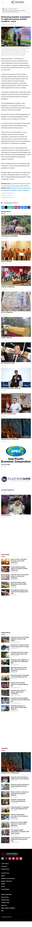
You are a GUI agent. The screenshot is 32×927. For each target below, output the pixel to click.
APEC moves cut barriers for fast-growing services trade (14, 463)
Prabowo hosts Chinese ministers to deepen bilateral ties (19, 684)
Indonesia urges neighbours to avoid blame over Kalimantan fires (20, 661)
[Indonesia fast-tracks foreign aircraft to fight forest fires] (5, 654)
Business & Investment (8, 878)
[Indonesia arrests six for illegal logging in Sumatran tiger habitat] (5, 639)
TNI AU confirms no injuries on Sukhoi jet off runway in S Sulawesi (20, 793)
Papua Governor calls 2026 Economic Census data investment (15, 260)
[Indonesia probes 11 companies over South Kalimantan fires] (5, 677)
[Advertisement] (16, 536)
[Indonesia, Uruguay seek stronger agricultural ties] (5, 802)
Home (6, 9)
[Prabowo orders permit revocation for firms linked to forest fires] (5, 817)
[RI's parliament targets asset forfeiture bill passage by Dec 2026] (16, 352)
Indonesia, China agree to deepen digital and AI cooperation (18, 692)
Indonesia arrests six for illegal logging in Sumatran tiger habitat (20, 639)
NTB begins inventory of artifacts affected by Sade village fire (18, 707)
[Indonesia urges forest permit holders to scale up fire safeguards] (16, 301)
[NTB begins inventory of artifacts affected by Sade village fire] (5, 708)
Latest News (5, 554)
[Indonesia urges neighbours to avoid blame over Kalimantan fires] (5, 662)
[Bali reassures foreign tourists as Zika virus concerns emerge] (5, 647)
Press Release (5, 889)
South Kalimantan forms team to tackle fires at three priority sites (20, 839)
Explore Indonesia (6, 881)
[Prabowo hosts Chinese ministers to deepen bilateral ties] (5, 685)
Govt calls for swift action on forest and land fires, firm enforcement (15, 412)
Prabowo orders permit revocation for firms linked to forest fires (19, 816)
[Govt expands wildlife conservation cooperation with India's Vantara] (5, 832)
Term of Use (4, 897)
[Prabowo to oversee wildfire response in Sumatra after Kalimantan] (5, 824)
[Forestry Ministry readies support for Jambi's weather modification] (16, 276)
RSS (2, 910)
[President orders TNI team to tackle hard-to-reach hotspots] (16, 504)
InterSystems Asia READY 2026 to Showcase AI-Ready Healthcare (15, 489)
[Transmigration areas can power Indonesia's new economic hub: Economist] (16, 377)
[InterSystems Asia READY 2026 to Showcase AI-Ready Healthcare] (16, 479)
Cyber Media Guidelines (8, 908)
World (3, 875)
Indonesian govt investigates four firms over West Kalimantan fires (20, 699)
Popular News (5, 632)
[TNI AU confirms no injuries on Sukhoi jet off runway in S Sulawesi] (5, 794)
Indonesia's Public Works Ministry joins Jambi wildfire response (15, 336)
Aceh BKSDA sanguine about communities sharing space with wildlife (14, 235)
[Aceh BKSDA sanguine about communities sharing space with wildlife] (16, 225)
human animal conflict (11, 202)
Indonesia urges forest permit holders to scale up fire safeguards (16, 311)
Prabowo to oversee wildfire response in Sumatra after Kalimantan (19, 824)
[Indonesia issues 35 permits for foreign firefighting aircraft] (5, 787)
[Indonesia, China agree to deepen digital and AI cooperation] (5, 692)
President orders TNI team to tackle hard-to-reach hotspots (15, 514)
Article (3, 884)
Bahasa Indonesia (6, 894)
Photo (3, 886)
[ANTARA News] (18, 2)
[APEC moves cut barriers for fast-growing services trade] (16, 453)
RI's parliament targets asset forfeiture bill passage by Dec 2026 (14, 362)
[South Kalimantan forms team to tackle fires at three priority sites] (5, 840)
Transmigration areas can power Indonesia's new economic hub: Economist (15, 387)
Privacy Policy (5, 900)
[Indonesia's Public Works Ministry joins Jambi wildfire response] (16, 326)
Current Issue (13, 9)
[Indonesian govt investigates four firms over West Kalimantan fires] (5, 700)
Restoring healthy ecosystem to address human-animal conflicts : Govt (13, 11)
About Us (4, 905)
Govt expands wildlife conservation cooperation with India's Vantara (20, 831)
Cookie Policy (5, 902)
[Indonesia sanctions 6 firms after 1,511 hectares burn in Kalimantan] (16, 428)
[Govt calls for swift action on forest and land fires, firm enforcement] (16, 403)
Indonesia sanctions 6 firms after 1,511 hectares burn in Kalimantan (13, 438)
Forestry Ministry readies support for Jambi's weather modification (15, 286)
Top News (4, 748)
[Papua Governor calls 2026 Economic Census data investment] (16, 250)
